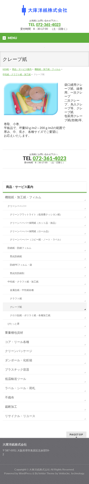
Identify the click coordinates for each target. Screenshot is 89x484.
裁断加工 (11, 406)
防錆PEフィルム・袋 (21, 264)
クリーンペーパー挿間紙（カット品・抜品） (33, 223)
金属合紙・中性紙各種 (22, 290)
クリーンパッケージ (18, 351)
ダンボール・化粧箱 (18, 360)
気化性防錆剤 (17, 273)
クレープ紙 (16, 307)
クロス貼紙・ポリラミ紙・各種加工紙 (30, 315)
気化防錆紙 (16, 256)
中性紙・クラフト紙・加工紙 (17, 74)
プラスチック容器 (17, 369)
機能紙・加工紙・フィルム (47, 69)
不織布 (9, 397)
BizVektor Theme (45, 473)
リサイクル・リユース (20, 416)
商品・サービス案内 (22, 69)
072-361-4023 (48, 24)
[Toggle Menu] (44, 47)
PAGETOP (76, 434)
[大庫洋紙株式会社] (44, 12)
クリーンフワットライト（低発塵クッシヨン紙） (36, 214)
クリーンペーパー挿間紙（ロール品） (30, 231)
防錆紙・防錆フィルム (19, 248)
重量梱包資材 (14, 332)
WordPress (25, 473)
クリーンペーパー (17, 206)
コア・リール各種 (17, 342)
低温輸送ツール (15, 379)
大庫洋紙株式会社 (39, 469)
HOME (6, 69)
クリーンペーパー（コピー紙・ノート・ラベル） (36, 239)
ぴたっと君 (13, 323)
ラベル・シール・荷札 (20, 388)
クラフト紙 (16, 298)
